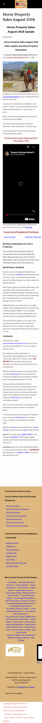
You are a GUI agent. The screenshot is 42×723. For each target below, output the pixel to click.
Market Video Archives (14, 627)
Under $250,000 (9, 237)
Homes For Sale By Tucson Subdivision (21, 635)
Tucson (13, 427)
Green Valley (10, 560)
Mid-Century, (16, 398)
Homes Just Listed (12, 506)
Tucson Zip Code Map (13, 593)
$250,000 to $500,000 (33, 237)
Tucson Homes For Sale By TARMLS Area (20, 617)
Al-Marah (19, 275)
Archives (29, 227)
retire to (25, 430)
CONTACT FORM (22, 453)
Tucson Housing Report (11, 97)
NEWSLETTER (17, 437)
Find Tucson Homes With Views (17, 619)
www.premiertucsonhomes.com (14, 343)
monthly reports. (20, 417)
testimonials (14, 374)
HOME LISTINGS (27, 434)
